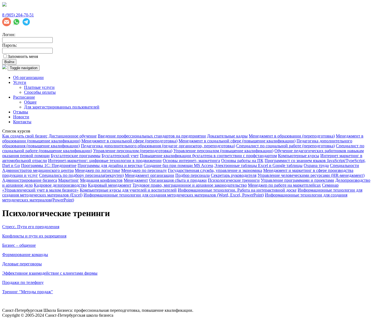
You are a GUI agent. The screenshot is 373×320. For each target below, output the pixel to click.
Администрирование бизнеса (29, 180)
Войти (9, 62)
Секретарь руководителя (233, 175)
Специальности (344, 165)
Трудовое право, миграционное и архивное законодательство (189, 185)
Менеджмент (136, 180)
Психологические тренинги (234, 180)
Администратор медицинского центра (38, 170)
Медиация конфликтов (101, 180)
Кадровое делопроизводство (60, 185)
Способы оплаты (40, 92)
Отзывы (20, 112)
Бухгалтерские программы (75, 155)
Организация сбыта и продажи (178, 180)
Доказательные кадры (227, 136)
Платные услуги (39, 87)
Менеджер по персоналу (144, 170)
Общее (30, 102)
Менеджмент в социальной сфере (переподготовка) (129, 141)
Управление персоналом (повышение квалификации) (223, 150)
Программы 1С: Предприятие (48, 165)
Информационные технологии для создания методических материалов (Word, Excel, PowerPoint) (174, 195)
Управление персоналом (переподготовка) (132, 150)
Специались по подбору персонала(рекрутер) (81, 175)
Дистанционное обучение (73, 136)
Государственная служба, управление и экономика (215, 170)
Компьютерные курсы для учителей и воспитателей (128, 190)
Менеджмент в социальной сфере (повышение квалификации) (237, 141)
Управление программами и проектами (297, 180)
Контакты (22, 121)
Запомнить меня (23, 56)
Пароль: (9, 45)
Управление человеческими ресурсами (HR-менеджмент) (311, 175)
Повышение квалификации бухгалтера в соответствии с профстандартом (208, 155)
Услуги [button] (19, 82)
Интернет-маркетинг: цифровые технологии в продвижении (105, 160)
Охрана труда (316, 165)
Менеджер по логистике (97, 170)
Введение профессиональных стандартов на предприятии (152, 136)
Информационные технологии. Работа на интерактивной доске (237, 190)
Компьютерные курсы (298, 155)
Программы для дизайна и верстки (110, 165)
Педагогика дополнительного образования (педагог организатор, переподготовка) (158, 145)
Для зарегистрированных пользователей (61, 107)
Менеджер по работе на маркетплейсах (284, 185)
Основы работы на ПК (242, 160)
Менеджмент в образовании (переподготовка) (292, 136)
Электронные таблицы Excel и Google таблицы (258, 165)
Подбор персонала (192, 175)
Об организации (28, 77)
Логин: (8, 34)
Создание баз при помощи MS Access (178, 165)
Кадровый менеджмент (109, 185)
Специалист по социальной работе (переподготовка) (285, 145)
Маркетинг (68, 180)
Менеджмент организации (149, 175)
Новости (21, 117)
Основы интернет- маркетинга (191, 160)
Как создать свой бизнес (25, 136)
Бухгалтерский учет (120, 155)
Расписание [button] (24, 97)
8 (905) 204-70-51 (18, 15)
